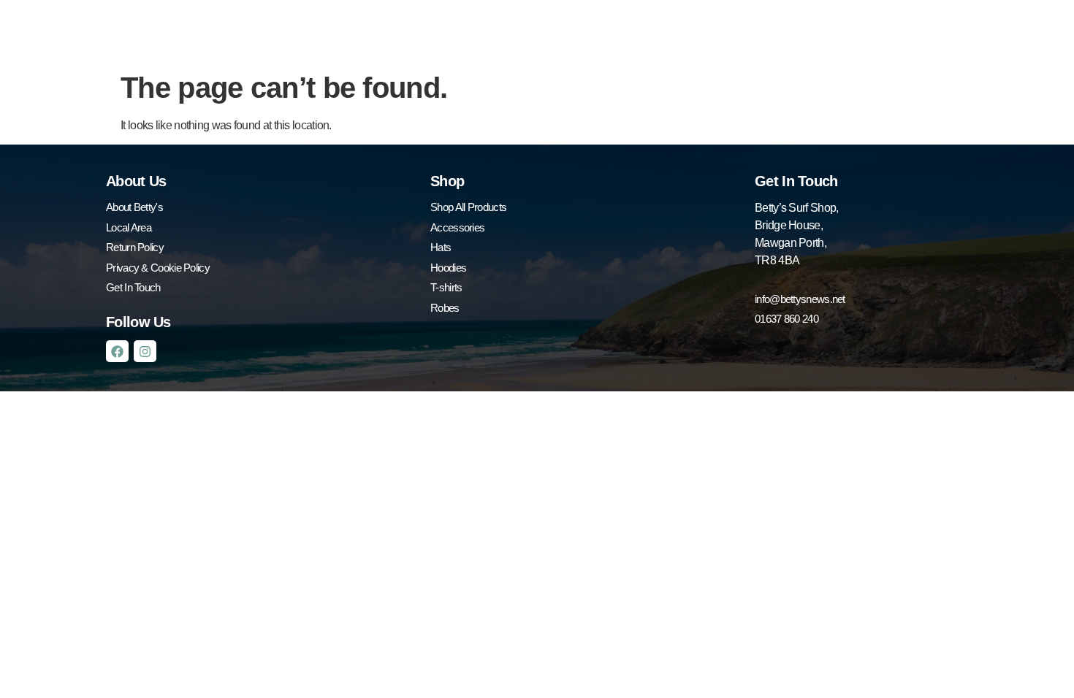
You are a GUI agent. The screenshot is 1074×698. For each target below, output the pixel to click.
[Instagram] (145, 351)
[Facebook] (117, 351)
